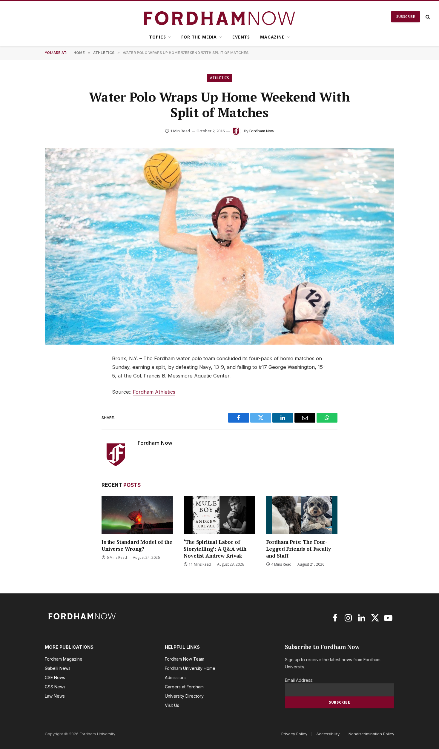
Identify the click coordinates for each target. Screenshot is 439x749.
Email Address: (299, 680)
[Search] (427, 17)
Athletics (219, 77)
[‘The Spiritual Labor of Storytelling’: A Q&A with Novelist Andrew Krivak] (219, 515)
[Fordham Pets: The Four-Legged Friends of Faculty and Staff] (301, 515)
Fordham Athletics (154, 392)
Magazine (272, 37)
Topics (157, 37)
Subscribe (405, 16)
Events (241, 37)
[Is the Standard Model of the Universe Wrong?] (137, 515)
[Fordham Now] (219, 16)
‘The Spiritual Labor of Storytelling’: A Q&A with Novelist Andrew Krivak (215, 548)
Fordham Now (261, 130)
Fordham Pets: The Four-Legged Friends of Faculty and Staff (298, 548)
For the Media (199, 37)
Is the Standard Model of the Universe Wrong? (137, 545)
